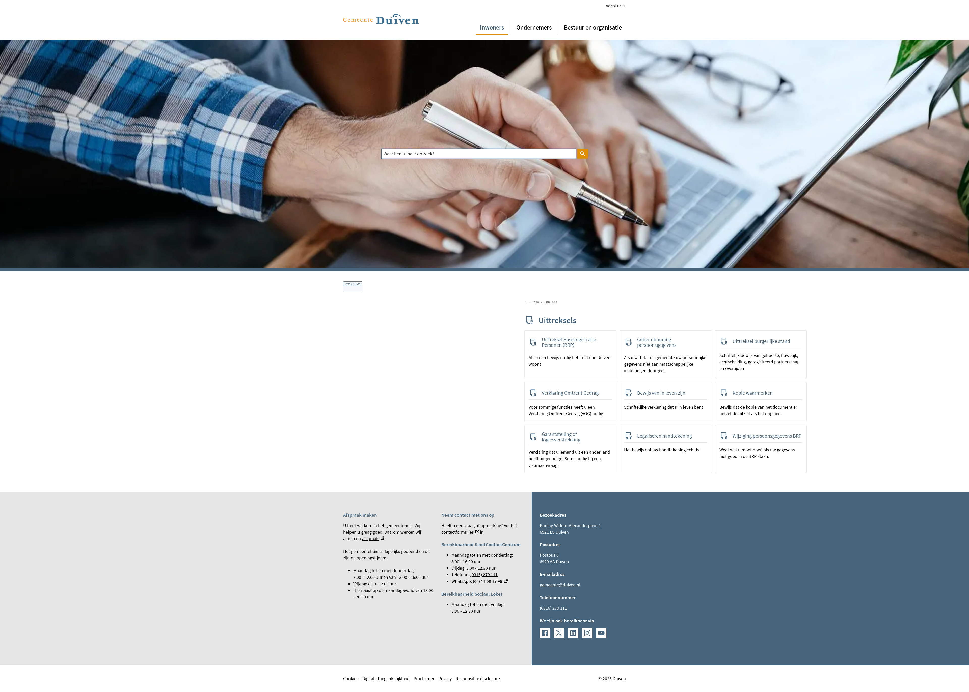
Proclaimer (424, 678)
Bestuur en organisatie (593, 27)
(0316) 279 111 (484, 575)
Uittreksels (550, 302)
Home (536, 302)
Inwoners (492, 27)
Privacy (445, 678)
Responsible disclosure (478, 678)
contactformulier (460, 532)
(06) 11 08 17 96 (490, 581)
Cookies (350, 678)
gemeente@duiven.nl (560, 585)
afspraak (373, 538)
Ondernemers (534, 27)
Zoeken (582, 154)
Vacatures (616, 6)
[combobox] (479, 153)
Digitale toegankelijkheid (386, 678)
